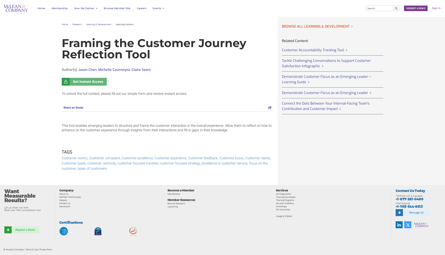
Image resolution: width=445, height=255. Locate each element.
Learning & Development (98, 24)
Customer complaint (104, 158)
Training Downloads (286, 197)
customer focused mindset (138, 163)
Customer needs (257, 158)
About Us (63, 194)
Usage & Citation (284, 216)
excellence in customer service (224, 163)
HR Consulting (283, 209)
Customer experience (170, 158)
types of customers (92, 168)
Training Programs (285, 200)
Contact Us (64, 203)
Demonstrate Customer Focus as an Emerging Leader (325, 93)
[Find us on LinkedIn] (399, 224)
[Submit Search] (396, 8)
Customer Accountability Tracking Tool (313, 50)
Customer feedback (203, 158)
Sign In (436, 8)
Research (77, 24)
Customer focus (231, 158)
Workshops (281, 206)
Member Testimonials (70, 197)
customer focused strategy (180, 163)
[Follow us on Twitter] (407, 224)
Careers (63, 200)
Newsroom (64, 206)
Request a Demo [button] (416, 8)
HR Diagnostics (283, 194)
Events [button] (157, 8)
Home (41, 8)
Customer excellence (137, 158)
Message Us (416, 212)
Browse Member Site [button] (117, 8)
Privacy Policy (45, 249)
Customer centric (75, 158)
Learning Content (125, 24)
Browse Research (176, 203)
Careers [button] (141, 8)
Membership (60, 8)
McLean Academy (285, 203)
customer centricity (101, 163)
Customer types (74, 163)
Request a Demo (25, 230)
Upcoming (173, 206)
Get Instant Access (88, 81)
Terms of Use (32, 249)
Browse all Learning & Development (316, 26)
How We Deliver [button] (84, 8)
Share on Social (73, 107)
